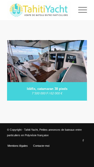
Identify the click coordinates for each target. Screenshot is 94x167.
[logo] (39, 10)
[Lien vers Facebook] (83, 140)
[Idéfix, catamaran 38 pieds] (47, 61)
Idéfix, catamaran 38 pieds (47, 89)
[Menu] (80, 10)
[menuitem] (80, 10)
